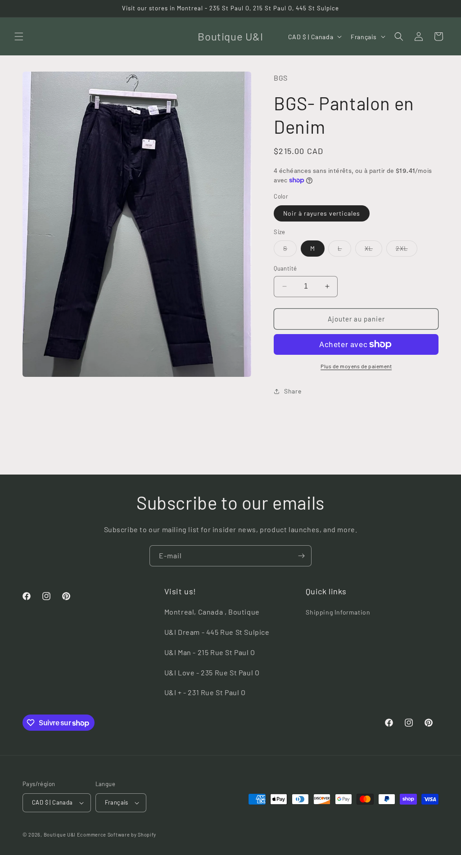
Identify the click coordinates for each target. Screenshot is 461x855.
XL (373, 250)
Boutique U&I (60, 834)
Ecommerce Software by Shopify (116, 834)
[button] (19, 36)
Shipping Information (338, 612)
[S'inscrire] (301, 555)
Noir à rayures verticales (321, 213)
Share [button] (292, 391)
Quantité (285, 268)
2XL (406, 250)
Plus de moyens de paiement (356, 366)
